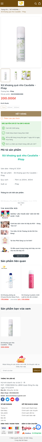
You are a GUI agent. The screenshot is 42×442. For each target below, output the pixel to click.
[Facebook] (3, 399)
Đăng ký (37, 370)
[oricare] (21, 3)
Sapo (25, 440)
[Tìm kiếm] (36, 3)
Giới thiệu (4, 410)
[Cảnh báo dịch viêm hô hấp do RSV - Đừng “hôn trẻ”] (5, 224)
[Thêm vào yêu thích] (10, 118)
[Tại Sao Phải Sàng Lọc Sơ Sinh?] (5, 240)
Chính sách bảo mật (28, 415)
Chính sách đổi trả (28, 413)
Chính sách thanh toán (29, 408)
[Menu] (2, 3)
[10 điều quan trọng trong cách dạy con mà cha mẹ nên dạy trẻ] (5, 249)
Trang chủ (4, 408)
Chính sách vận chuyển (30, 410)
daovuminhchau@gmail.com (16, 396)
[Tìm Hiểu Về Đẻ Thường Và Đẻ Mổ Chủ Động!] (5, 232)
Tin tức (3, 415)
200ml (9, 107)
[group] (21, 42)
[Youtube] (12, 399)
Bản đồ (3, 418)
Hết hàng (21, 114)
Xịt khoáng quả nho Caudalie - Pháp (7, 343)
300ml (16, 107)
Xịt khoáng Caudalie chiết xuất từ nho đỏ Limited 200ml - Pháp (30, 296)
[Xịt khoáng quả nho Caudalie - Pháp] (11, 327)
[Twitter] (7, 399)
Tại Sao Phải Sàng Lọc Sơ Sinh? (21, 240)
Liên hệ (3, 420)
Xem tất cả (21, 256)
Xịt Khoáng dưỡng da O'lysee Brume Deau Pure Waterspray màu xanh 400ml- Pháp (10, 296)
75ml (3, 107)
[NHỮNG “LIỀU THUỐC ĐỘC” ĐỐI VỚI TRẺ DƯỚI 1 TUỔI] (5, 215)
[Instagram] (17, 399)
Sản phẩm (4, 413)
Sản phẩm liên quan (13, 260)
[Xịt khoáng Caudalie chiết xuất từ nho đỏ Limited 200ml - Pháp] (31, 279)
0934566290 (14, 393)
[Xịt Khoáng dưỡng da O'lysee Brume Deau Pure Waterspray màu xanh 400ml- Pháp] (11, 279)
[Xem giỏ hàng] (39, 3)
